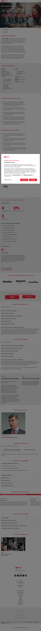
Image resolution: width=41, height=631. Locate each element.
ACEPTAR (33, 179)
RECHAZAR (24, 179)
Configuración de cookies (7, 179)
